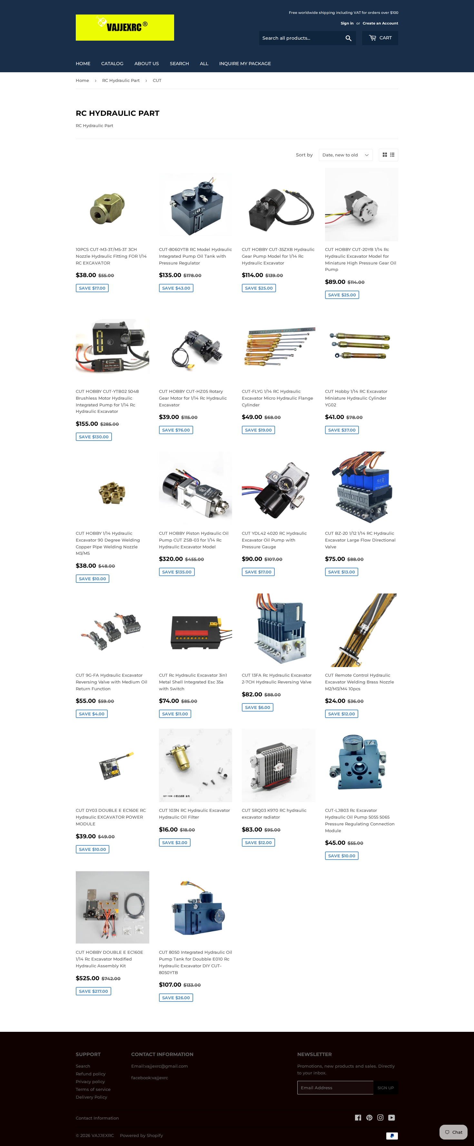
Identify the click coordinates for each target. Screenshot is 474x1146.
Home (83, 63)
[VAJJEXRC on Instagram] (380, 1118)
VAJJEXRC (103, 1135)
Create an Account (380, 23)
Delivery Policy (91, 1097)
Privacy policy (90, 1081)
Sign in (347, 23)
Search (83, 1066)
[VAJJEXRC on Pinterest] (369, 1118)
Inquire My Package (245, 63)
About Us (146, 63)
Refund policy (90, 1073)
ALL (204, 63)
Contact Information (97, 1118)
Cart (385, 38)
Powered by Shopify (141, 1135)
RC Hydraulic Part (121, 80)
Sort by (304, 155)
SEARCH (179, 63)
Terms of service (93, 1089)
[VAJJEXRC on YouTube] (391, 1118)
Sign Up (386, 1087)
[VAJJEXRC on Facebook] (358, 1118)
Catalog (112, 63)
